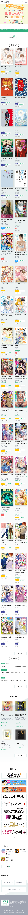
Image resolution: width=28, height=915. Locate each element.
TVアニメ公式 (18, 722)
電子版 (6, 73)
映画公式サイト (5, 722)
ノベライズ (4, 725)
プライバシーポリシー (19, 910)
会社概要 (6, 910)
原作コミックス (18, 723)
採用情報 (11, 910)
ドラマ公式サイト (5, 749)
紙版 (2, 73)
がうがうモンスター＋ (19, 726)
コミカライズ (5, 723)
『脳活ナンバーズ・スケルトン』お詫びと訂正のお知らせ (13, 666)
